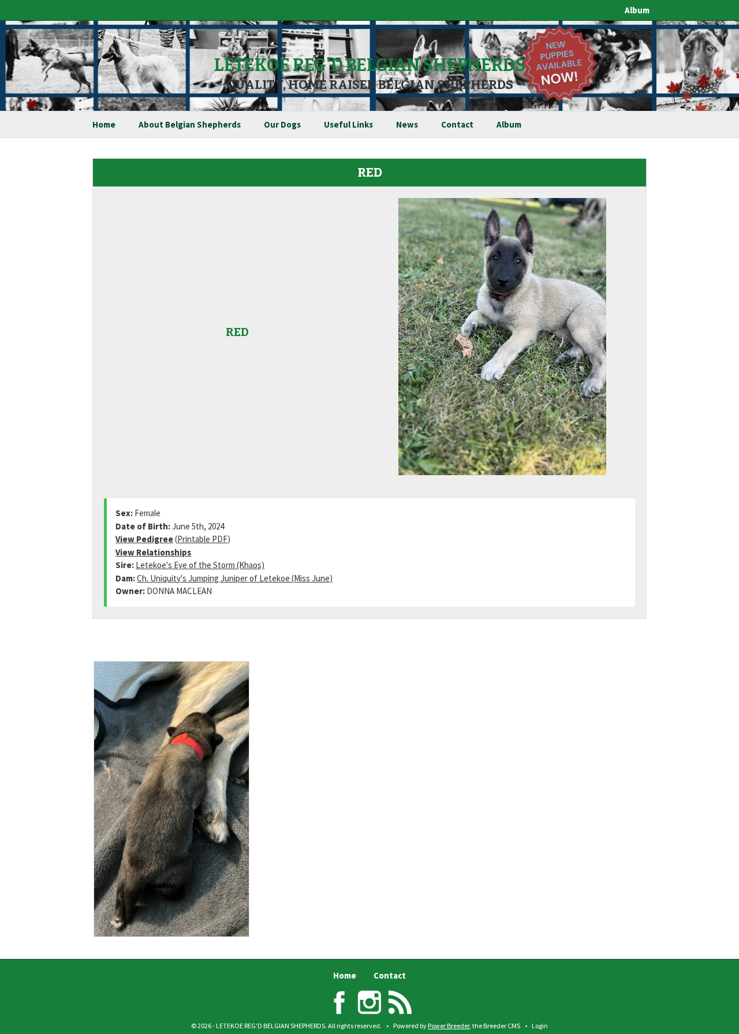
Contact (457, 124)
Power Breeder (448, 1025)
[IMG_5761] (183, 799)
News (407, 124)
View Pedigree (144, 538)
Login (540, 1025)
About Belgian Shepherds (190, 124)
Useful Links (348, 124)
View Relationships (153, 552)
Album (637, 10)
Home (103, 124)
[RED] (502, 335)
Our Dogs (282, 124)
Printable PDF (202, 538)
